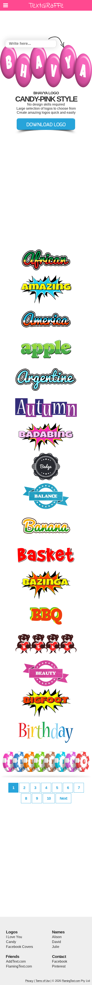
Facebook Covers (19, 947)
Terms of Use (43, 980)
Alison (57, 937)
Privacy (29, 980)
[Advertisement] (47, 22)
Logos (12, 932)
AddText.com (16, 961)
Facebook (59, 961)
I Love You (14, 937)
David (56, 942)
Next (63, 798)
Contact (59, 956)
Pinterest (58, 966)
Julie (55, 947)
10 (49, 798)
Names (58, 932)
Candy (11, 942)
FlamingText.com (19, 966)
